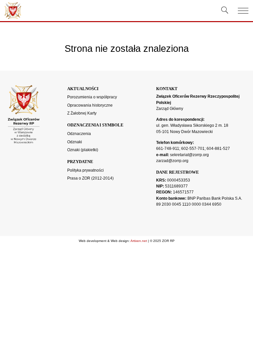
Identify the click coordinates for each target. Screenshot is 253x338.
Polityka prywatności (85, 170)
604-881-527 (218, 149)
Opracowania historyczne (90, 105)
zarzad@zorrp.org (172, 161)
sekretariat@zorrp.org (189, 155)
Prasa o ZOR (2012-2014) (90, 178)
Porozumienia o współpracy (92, 97)
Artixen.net (138, 241)
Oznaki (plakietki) (82, 150)
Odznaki (74, 142)
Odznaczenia (79, 134)
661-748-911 (167, 149)
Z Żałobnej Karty (82, 113)
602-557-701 (193, 149)
